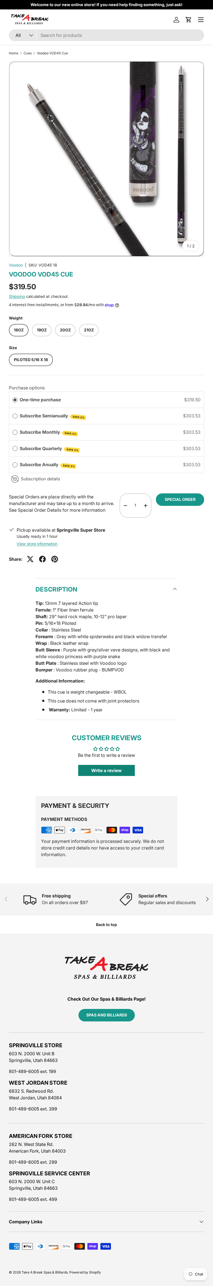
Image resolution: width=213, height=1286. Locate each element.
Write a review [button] (106, 770)
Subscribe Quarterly (49, 449)
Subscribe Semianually (52, 416)
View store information (37, 543)
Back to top (106, 924)
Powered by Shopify (85, 1272)
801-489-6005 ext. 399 (33, 1109)
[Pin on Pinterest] (55, 559)
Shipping (17, 296)
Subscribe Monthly (48, 432)
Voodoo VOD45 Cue (52, 53)
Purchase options (27, 387)
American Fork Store (40, 1136)
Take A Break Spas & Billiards (45, 1272)
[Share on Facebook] (42, 559)
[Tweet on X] (30, 559)
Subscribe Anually (47, 465)
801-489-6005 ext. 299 (33, 1162)
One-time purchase (40, 399)
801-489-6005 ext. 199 (32, 1071)
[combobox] (106, 35)
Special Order (180, 499)
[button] (188, 20)
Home (13, 53)
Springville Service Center (49, 1173)
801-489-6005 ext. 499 (33, 1199)
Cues (28, 53)
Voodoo (16, 265)
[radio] (14, 400)
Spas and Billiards (106, 1015)
